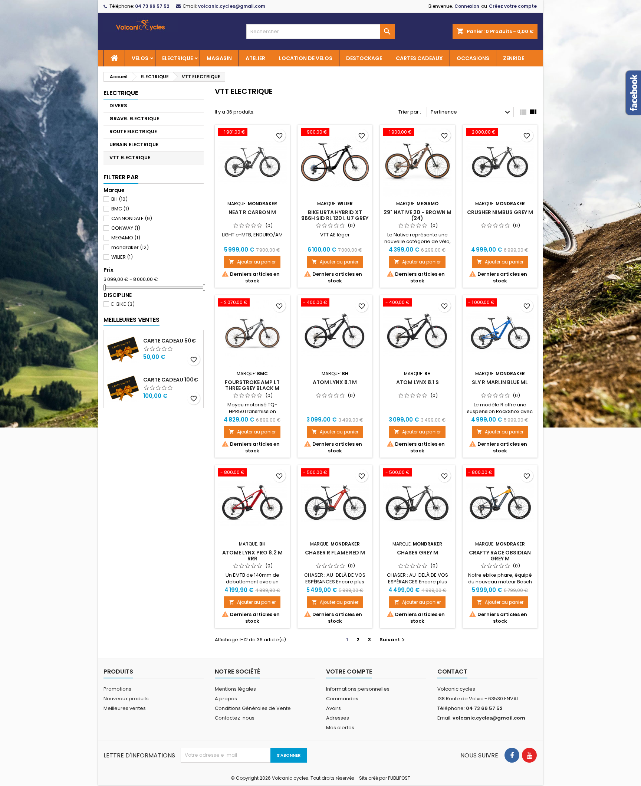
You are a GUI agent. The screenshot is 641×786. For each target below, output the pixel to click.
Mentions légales (235, 688)
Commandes (342, 698)
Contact (452, 671)
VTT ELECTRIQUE (129, 157)
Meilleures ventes (124, 708)
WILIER (122, 257)
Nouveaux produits (126, 698)
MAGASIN (219, 58)
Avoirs (333, 708)
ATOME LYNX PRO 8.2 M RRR (252, 555)
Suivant (393, 639)
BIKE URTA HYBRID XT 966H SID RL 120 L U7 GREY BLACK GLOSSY (334, 218)
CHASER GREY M (417, 552)
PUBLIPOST (399, 778)
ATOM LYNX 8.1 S (417, 382)
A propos (226, 698)
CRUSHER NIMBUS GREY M (500, 212)
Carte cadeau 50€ (169, 341)
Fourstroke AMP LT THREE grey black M (252, 385)
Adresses (337, 717)
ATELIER (255, 58)
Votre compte (349, 671)
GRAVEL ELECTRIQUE (134, 118)
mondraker (130, 247)
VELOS (140, 58)
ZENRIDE (513, 58)
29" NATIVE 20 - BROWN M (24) (417, 215)
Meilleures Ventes (131, 319)
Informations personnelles (357, 688)
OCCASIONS (473, 58)
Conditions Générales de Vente (253, 708)
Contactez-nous (234, 717)
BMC (120, 208)
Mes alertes (340, 727)
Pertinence (471, 112)
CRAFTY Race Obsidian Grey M (500, 555)
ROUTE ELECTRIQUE (133, 131)
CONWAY (125, 228)
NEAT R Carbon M (252, 212)
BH (119, 199)
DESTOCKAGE (364, 58)
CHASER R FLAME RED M (335, 552)
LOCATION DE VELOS (305, 58)
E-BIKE (123, 304)
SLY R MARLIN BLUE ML (500, 382)
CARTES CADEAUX (419, 58)
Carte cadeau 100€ (170, 380)
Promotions (117, 688)
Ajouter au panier (252, 262)
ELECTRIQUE (177, 58)
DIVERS (118, 105)
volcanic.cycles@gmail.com (231, 6)
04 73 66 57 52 (152, 6)
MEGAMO (125, 237)
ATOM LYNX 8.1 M (335, 382)
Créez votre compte (513, 6)
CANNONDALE (131, 218)
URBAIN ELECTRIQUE (133, 144)
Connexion (466, 6)
